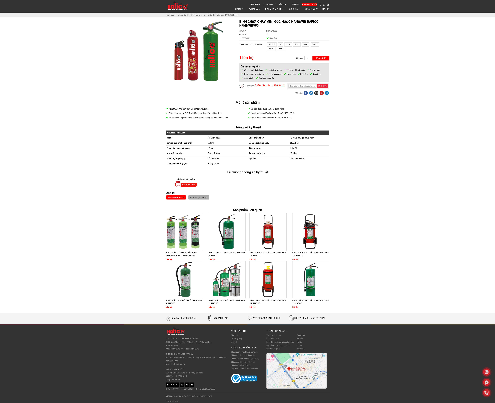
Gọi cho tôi (322, 86)
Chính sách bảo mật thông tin (243, 355)
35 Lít (271, 49)
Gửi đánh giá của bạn (198, 197)
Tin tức (295, 4)
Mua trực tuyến (309, 4)
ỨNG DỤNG (293, 9)
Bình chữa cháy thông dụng (189, 15)
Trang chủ (255, 4)
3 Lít (288, 44)
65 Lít (281, 49)
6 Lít (297, 44)
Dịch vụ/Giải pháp (273, 9)
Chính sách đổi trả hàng (240, 365)
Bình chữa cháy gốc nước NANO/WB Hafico (221, 15)
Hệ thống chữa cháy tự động (277, 345)
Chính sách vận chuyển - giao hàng (245, 359)
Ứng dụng (300, 349)
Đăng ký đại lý (311, 9)
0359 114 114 (262, 85)
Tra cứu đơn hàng (273, 335)
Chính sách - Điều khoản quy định (244, 352)
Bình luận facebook (176, 197)
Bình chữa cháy (272, 339)
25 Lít (315, 44)
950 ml (272, 44)
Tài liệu (282, 4)
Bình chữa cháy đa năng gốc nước (280, 342)
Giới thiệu (239, 9)
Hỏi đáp (269, 4)
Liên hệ (325, 9)
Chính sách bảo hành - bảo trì (243, 362)
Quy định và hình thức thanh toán (244, 369)
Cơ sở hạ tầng (236, 339)
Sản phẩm (254, 9)
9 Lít (305, 44)
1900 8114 (278, 85)
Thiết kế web (170, 401)
